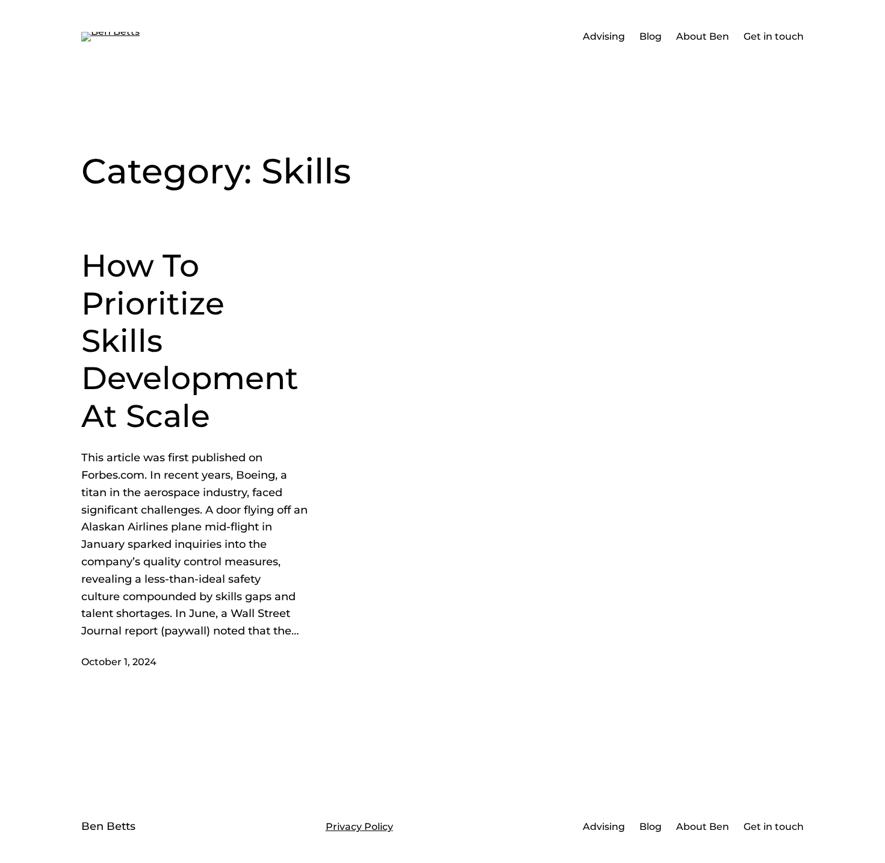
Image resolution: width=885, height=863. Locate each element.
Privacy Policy (359, 826)
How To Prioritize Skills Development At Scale (190, 341)
